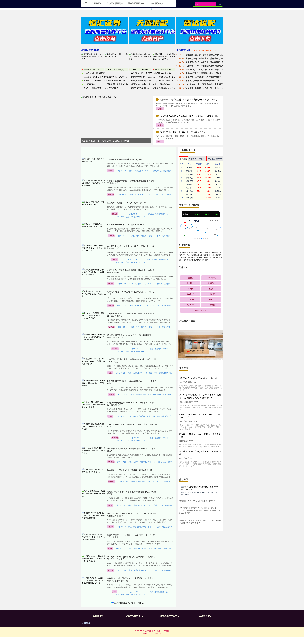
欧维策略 (211, 305)
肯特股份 (189, 191)
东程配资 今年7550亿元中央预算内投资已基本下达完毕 (130, 224)
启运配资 (211, 283)
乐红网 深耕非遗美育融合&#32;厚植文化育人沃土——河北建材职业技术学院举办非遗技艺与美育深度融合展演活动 (199, 510)
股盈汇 (211, 288)
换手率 (219, 158)
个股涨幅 (183, 159)
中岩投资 (190, 283)
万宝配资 (190, 299)
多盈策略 (110, 527)
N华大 (189, 167)
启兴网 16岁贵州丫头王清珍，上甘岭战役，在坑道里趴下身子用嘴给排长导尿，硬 (131, 579)
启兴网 (114, 592)
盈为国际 (111, 481)
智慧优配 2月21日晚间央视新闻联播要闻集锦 (197, 500)
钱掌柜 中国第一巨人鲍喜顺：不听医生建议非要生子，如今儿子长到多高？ (132, 536)
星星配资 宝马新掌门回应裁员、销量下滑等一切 (127, 202)
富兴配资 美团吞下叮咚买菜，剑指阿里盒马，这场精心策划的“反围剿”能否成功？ (200, 521)
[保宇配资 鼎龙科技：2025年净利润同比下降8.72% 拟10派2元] (92, 60)
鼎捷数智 (189, 181)
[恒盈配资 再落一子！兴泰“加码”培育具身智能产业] (116, 116)
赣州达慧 (159, 141)
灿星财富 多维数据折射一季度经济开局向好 (126, 69)
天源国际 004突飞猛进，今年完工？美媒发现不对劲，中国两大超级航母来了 (196, 99)
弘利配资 (111, 327)
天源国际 (159, 109)
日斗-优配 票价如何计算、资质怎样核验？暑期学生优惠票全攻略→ (131, 449)
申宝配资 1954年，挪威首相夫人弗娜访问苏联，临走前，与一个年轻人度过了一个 (131, 557)
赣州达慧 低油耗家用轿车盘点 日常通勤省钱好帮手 (184, 131)
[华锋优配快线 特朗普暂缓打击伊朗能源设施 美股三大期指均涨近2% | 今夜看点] (164, 60)
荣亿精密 (189, 194)
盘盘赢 (190, 277)
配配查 (110, 505)
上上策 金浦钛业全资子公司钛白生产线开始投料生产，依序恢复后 (111, 76)
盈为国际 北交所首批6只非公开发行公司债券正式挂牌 (129, 470)
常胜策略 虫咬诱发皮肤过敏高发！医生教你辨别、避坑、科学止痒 (159, 84)
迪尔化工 (189, 187)
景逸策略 (115, 348)
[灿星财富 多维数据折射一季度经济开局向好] (116, 60)
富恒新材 (189, 174)
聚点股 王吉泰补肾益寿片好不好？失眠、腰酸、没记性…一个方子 (159, 80)
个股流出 (211, 158)
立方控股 (189, 197)
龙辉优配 (110, 284)
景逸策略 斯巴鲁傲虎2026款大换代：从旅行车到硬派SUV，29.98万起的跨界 (129, 336)
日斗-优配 (111, 462)
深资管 (110, 416)
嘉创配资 (111, 640)
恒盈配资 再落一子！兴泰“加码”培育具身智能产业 (105, 140)
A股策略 (110, 171)
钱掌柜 (110, 548)
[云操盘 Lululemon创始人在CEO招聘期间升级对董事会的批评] (140, 60)
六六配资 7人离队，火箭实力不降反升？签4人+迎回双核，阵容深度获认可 (195, 115)
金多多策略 (211, 277)
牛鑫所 (110, 373)
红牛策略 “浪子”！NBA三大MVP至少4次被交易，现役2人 (155, 73)
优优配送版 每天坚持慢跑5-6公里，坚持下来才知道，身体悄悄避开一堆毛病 (131, 603)
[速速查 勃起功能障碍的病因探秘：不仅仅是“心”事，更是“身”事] (200, 488)
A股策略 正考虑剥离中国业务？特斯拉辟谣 (125, 159)
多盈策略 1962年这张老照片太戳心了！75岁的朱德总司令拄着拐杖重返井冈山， (131, 514)
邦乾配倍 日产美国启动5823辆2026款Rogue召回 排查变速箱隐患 (131, 382)
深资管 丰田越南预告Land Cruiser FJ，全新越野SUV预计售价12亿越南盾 (131, 403)
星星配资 (114, 214)
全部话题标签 (200, 310)
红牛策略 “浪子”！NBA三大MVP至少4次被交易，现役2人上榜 (131, 292)
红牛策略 (111, 305)
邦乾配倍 (111, 394)
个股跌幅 (192, 158)
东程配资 (111, 236)
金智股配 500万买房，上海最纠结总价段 (101, 87)
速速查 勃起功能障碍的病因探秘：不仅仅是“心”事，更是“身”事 (200, 493)
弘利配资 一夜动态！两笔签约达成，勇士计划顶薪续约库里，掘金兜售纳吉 (131, 314)
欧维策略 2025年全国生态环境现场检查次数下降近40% (107, 80)
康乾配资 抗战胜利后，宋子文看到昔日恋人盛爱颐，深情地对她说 (159, 87)
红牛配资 (211, 294)
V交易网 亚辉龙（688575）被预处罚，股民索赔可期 (106, 84)
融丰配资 (190, 294)
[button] (181, 226)
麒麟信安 (189, 177)
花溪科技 (189, 171)
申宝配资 (111, 570)
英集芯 (189, 184)
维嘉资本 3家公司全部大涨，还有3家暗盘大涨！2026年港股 (156, 76)
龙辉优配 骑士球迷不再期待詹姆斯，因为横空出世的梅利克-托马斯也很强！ (131, 271)
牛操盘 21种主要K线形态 (94, 73)
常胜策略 (115, 438)
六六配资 (159, 125)
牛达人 (211, 299)
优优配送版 (115, 616)
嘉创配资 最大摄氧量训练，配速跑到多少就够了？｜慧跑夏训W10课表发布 (132, 627)
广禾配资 (190, 305)
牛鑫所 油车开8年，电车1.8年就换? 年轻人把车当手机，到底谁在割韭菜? (131, 360)
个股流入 (202, 158)
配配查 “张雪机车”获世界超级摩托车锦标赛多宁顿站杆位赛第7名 (131, 492)
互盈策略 (111, 194)
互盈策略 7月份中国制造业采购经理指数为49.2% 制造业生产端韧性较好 (131, 182)
